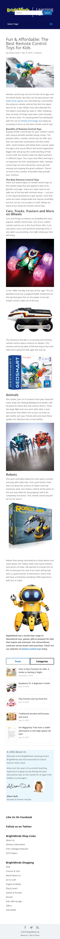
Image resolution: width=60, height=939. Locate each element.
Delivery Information (15, 844)
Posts (18, 661)
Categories (42, 661)
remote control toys (31, 649)
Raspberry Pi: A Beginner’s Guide (34, 683)
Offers (9, 905)
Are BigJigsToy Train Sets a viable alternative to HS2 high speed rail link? (35, 730)
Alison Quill (14, 52)
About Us (10, 840)
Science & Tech (13, 871)
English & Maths (13, 884)
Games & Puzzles (14, 892)
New (8, 866)
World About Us (13, 875)
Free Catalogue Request (17, 848)
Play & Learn (12, 888)
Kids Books (11, 910)
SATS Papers (12, 853)
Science (38, 52)
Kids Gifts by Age (14, 901)
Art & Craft (11, 879)
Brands (9, 897)
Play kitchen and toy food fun (33, 698)
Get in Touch (34, 935)
